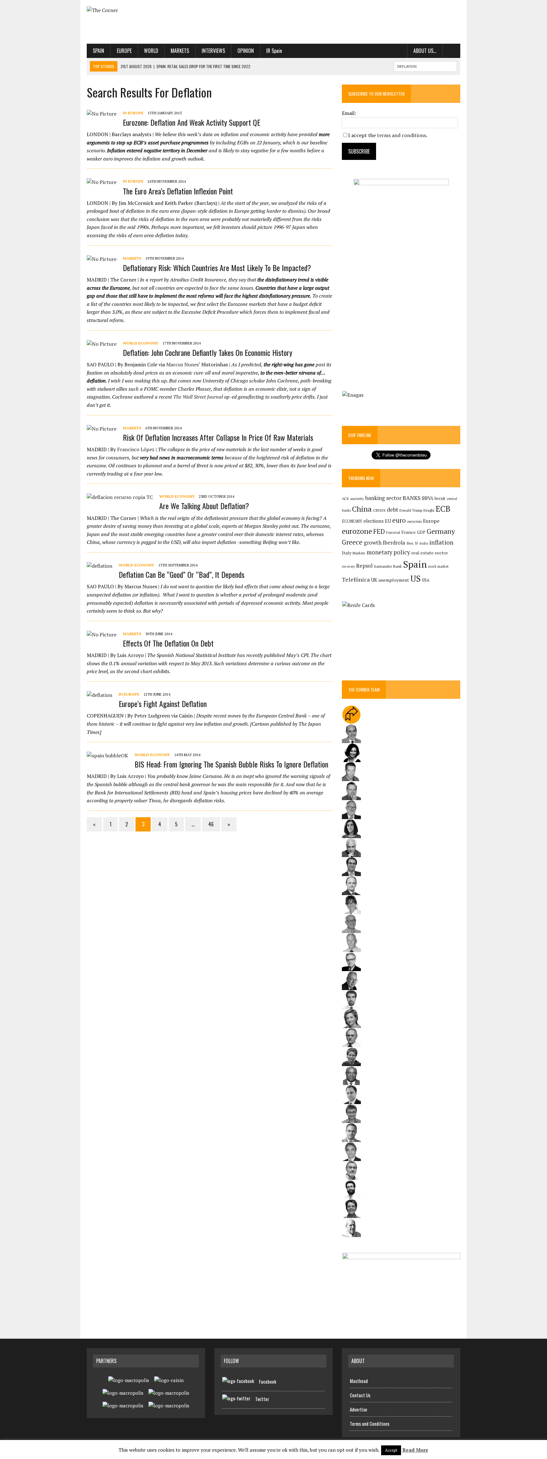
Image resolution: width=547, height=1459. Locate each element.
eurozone (357, 531)
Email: (349, 113)
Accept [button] (391, 1450)
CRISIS (379, 510)
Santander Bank (388, 566)
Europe (124, 50)
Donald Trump (410, 510)
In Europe (133, 113)
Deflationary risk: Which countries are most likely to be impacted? (217, 267)
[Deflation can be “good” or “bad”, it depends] (99, 565)
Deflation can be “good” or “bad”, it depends (181, 574)
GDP (421, 532)
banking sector (383, 498)
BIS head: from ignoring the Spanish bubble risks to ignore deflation (231, 764)
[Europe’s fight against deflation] (99, 695)
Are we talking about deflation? (204, 505)
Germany (441, 531)
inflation (441, 542)
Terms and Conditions (369, 1423)
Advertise (358, 1409)
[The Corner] (146, 10)
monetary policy (388, 552)
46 (211, 824)
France (408, 532)
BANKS (412, 498)
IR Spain (274, 50)
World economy (140, 343)
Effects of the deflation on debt (168, 643)
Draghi (429, 510)
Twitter (262, 1398)
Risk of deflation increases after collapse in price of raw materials (218, 437)
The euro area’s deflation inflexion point (178, 191)
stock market (438, 566)
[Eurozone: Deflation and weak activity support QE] (101, 113)
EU (388, 521)
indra (423, 543)
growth (372, 542)
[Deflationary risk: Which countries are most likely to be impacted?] (101, 259)
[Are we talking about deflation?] (120, 497)
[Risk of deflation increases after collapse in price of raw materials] (101, 428)
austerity (357, 498)
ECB (443, 508)
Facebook (267, 1381)
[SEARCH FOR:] (425, 65)
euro (399, 520)
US (415, 578)
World (151, 50)
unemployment (394, 580)
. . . (451, 50)
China (362, 509)
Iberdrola (394, 542)
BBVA (427, 498)
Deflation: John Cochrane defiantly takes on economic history (207, 352)
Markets (180, 50)
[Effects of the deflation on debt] (101, 634)
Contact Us (360, 1395)
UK (374, 580)
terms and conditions (401, 135)
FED (379, 531)
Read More (415, 1450)
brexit (440, 498)
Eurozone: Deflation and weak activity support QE (191, 122)
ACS (345, 498)
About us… (424, 50)
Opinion (245, 50)
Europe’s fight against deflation (163, 703)
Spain (98, 50)
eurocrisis (414, 521)
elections (373, 521)
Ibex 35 (412, 543)
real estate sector (429, 553)
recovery (348, 566)
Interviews (213, 50)
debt (392, 509)
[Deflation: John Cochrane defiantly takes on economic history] (101, 343)
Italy (346, 553)
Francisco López (135, 449)
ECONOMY (352, 521)
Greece (352, 542)
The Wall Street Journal (198, 396)
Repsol (364, 565)
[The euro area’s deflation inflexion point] (101, 182)
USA (426, 580)
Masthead (359, 1380)
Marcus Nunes (182, 364)
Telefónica (356, 579)
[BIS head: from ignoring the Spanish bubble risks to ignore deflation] (107, 755)
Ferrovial (393, 532)
